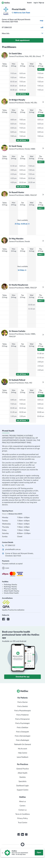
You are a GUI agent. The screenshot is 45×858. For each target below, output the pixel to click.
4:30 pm (14, 182)
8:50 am (22, 73)
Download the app (22, 677)
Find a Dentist (22, 706)
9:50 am (22, 82)
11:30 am (40, 353)
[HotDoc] (6, 2)
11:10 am (31, 309)
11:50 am (13, 166)
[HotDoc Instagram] (26, 834)
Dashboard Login (22, 785)
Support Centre (22, 790)
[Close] (2, 852)
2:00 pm (41, 362)
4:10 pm (14, 174)
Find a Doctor (22, 702)
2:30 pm (23, 416)
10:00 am (40, 412)
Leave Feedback (22, 757)
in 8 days (21, 270)
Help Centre (22, 753)
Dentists (22, 777)
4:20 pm (14, 178)
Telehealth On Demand (22, 744)
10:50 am (22, 90)
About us (22, 801)
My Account (22, 749)
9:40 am (40, 86)
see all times (22, 94)
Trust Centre (22, 822)
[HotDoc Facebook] (19, 834)
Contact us (23, 810)
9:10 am (13, 73)
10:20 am (13, 86)
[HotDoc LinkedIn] (22, 834)
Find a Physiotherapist (22, 710)
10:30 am (13, 90)
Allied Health (22, 773)
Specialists (22, 781)
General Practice (22, 769)
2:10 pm (41, 366)
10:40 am (22, 86)
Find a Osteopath (22, 732)
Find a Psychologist (22, 723)
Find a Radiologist (22, 740)
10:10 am (13, 82)
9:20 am (13, 77)
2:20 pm (41, 370)
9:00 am (22, 77)
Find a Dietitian (22, 727)
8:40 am (13, 132)
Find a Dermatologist (22, 736)
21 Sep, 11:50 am (21, 224)
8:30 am (13, 128)
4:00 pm (14, 170)
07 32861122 (10, 545)
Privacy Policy (22, 818)
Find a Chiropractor (22, 719)
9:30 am (40, 82)
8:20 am (13, 124)
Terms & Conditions (22, 814)
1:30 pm (14, 416)
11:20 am (13, 412)
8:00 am (13, 120)
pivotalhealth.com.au (13, 549)
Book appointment (22, 40)
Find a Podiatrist (22, 715)
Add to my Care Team (22, 13)
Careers (22, 806)
